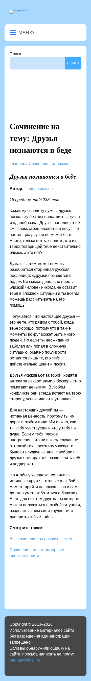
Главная (17, 163)
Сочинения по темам (48, 163)
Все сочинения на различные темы (43, 539)
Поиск (15, 54)
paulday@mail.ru (25, 660)
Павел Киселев (39, 188)
